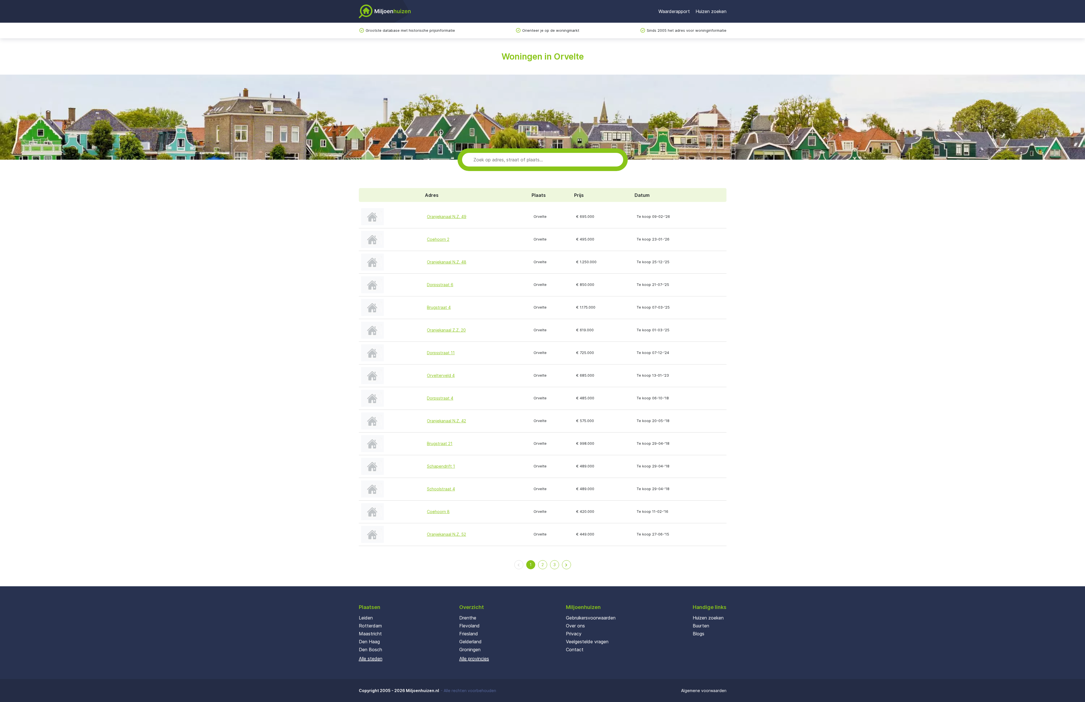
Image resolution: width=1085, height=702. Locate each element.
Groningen (470, 649)
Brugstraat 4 (439, 307)
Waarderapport (674, 11)
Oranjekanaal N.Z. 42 (446, 420)
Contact (574, 649)
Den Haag (369, 641)
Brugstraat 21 (439, 443)
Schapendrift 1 (441, 466)
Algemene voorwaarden (703, 690)
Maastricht (370, 633)
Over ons (575, 626)
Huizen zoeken (711, 11)
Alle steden (370, 658)
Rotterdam (370, 626)
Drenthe (467, 618)
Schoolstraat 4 (441, 488)
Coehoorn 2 (438, 239)
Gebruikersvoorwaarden (591, 618)
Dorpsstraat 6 (440, 284)
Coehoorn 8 (438, 511)
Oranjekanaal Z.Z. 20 (446, 330)
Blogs (698, 633)
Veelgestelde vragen (587, 641)
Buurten (701, 626)
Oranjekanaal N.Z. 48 (446, 262)
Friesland (468, 633)
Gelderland (470, 641)
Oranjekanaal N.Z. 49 (446, 216)
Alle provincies (474, 658)
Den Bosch (370, 649)
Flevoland (469, 626)
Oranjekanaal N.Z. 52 (446, 534)
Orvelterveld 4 (441, 375)
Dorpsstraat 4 (440, 398)
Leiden (366, 618)
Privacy (574, 633)
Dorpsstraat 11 (441, 352)
